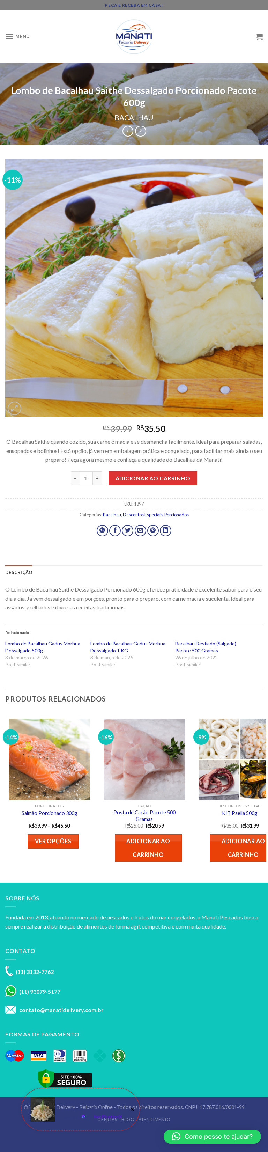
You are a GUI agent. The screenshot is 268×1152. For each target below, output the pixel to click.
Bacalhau (134, 117)
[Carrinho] (259, 36)
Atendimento (155, 1119)
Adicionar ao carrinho (153, 478)
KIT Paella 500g (239, 813)
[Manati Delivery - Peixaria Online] (134, 36)
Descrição (18, 572)
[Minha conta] (247, 36)
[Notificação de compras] (80, 1109)
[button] (212, 1137)
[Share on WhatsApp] (102, 530)
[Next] (262, 796)
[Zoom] (14, 408)
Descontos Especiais (143, 515)
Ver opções (53, 841)
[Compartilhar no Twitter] (127, 530)
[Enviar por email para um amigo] (140, 530)
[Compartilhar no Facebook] (115, 530)
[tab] (18, 572)
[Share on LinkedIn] (165, 530)
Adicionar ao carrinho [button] (148, 848)
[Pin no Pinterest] (153, 530)
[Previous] (5, 796)
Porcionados (176, 515)
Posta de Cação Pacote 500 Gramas (144, 815)
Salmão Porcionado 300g (49, 813)
